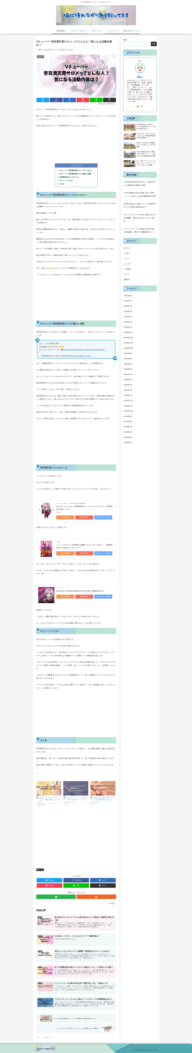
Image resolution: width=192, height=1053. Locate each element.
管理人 (140, 77)
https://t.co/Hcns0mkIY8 (72, 350)
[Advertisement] (76, 145)
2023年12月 (128, 401)
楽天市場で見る (84, 517)
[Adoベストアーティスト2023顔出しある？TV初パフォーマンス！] (75, 788)
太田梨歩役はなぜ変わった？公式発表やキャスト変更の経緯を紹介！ (140, 205)
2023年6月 (128, 432)
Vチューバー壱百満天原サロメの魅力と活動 (75, 174)
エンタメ (40, 869)
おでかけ (127, 248)
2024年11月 (128, 343)
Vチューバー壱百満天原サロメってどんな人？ (76, 170)
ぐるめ (126, 253)
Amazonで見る (65, 517)
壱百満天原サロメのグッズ (69, 177)
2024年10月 (128, 348)
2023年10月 (128, 411)
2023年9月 (128, 416)
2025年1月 (128, 332)
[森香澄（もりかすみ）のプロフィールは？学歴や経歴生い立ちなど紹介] (48, 788)
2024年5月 (128, 374)
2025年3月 (128, 327)
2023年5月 (128, 437)
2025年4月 (128, 322)
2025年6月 (128, 311)
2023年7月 (128, 427)
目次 (73, 165)
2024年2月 (128, 390)
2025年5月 (128, 317)
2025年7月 (128, 306)
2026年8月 (128, 296)
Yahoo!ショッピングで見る (103, 517)
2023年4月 (128, 443)
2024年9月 (128, 353)
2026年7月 (128, 301)
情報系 (126, 280)
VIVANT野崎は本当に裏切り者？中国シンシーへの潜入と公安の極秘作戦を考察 (140, 194)
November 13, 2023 (83, 356)
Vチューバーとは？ (66, 180)
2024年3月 (128, 385)
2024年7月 (128, 364)
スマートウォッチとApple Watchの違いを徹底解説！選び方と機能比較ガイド (139, 230)
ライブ (126, 274)
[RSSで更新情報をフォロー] (96, 896)
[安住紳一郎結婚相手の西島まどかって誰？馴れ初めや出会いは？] (102, 788)
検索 (125, 40)
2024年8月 (128, 359)
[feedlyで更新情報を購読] (56, 896)
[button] (109, 100)
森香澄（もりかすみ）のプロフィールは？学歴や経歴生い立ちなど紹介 (49, 799)
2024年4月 (128, 380)
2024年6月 (128, 369)
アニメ (126, 259)
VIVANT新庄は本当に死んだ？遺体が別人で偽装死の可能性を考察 (139, 183)
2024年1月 (128, 395)
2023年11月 (128, 406)
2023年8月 (128, 422)
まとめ (62, 184)
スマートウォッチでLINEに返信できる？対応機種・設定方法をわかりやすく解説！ (140, 218)
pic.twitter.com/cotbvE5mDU (93, 350)
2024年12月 (128, 338)
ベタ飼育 (127, 269)
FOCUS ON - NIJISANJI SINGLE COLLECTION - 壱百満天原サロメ (80, 591)
